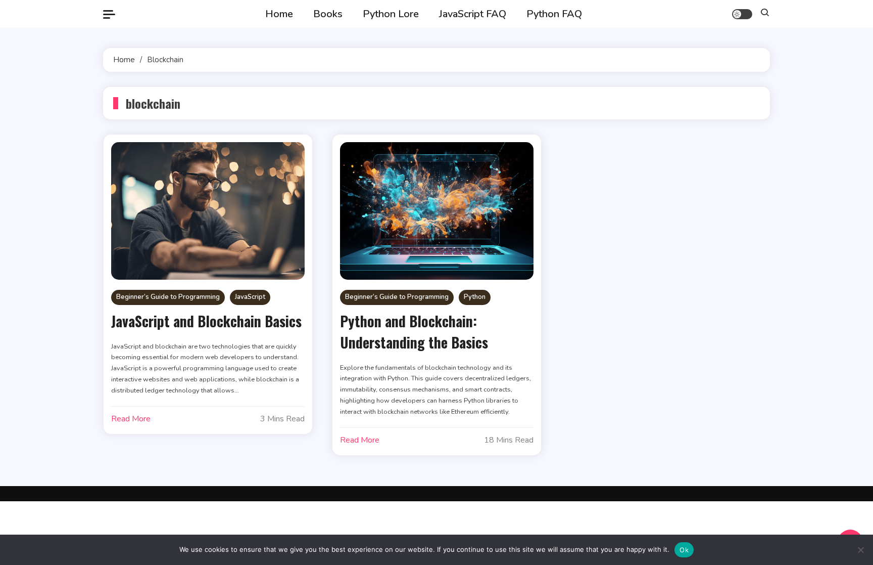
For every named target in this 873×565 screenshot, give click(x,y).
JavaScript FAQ (472, 14)
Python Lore (391, 14)
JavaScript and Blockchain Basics (206, 321)
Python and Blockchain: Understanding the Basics (414, 332)
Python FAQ (554, 14)
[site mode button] (742, 14)
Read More (131, 418)
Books (328, 14)
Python (475, 296)
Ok (684, 550)
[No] (860, 550)
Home (279, 14)
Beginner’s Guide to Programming (168, 296)
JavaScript (250, 296)
